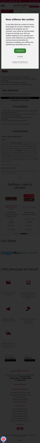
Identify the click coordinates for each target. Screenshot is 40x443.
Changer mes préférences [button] (20, 62)
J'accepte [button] (20, 51)
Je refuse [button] (20, 56)
